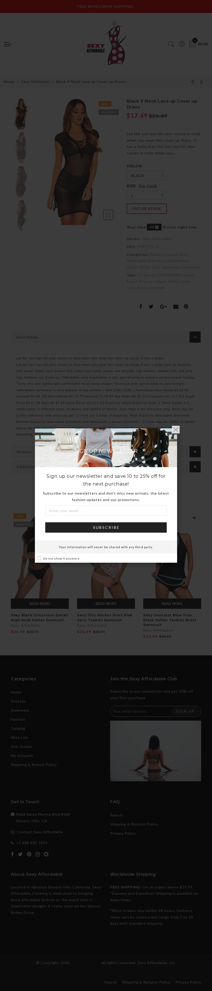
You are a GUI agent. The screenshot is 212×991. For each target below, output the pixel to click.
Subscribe (106, 527)
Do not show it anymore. (61, 558)
